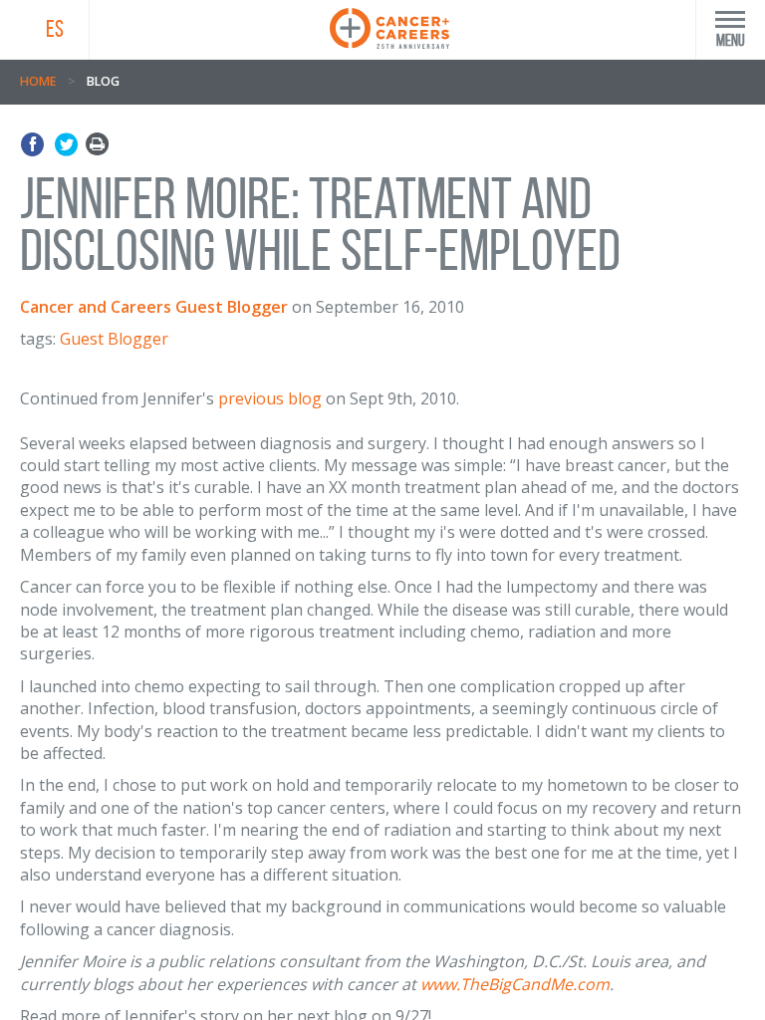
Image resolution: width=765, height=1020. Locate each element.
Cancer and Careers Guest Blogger (154, 307)
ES (55, 29)
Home (38, 81)
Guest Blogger (114, 339)
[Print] (97, 144)
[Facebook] (35, 144)
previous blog (270, 398)
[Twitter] (66, 144)
